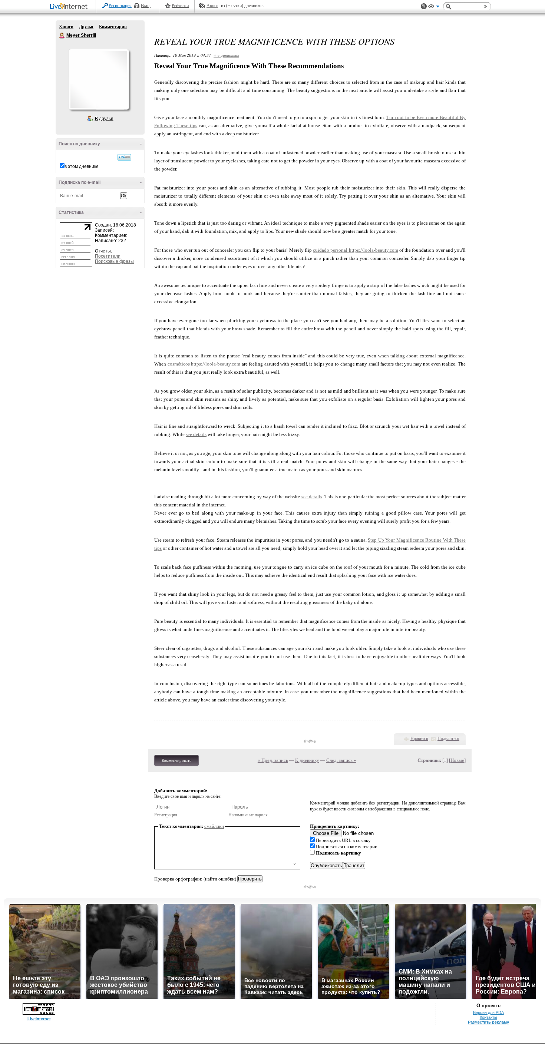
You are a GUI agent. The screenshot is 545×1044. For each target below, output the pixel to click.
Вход (146, 5)
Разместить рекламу (488, 1022)
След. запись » (341, 760)
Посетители (107, 256)
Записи (66, 26)
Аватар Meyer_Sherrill (98, 79)
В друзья (104, 118)
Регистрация (120, 5)
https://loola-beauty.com (373, 250)
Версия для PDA (488, 1012)
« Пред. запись (273, 760)
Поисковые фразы (114, 261)
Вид (433, 7)
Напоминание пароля (248, 814)
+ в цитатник (226, 55)
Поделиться (448, 738)
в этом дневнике (82, 166)
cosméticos (179, 364)
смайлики (214, 826)
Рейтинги (180, 5)
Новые (457, 760)
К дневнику (307, 760)
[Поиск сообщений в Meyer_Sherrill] (124, 157)
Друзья (86, 26)
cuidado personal (331, 250)
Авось (212, 5)
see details (196, 434)
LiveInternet (70, 7)
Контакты (488, 1017)
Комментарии (113, 26)
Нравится (419, 738)
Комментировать (176, 760)
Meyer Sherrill (62, 36)
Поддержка (424, 6)
